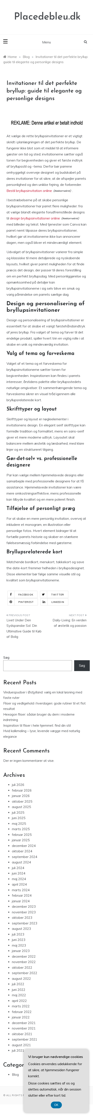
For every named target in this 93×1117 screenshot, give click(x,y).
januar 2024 (21, 901)
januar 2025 (21, 840)
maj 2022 (19, 995)
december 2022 (24, 956)
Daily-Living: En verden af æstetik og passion (70, 623)
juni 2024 (18, 873)
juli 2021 (18, 1050)
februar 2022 (22, 1012)
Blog (15, 1074)
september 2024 (24, 857)
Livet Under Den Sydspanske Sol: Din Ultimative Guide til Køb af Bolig (24, 628)
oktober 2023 (22, 918)
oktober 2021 (22, 1034)
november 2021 (24, 1028)
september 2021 (24, 1039)
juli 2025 (18, 812)
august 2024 (21, 862)
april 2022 (19, 1001)
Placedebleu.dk (47, 17)
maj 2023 (19, 945)
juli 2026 (18, 785)
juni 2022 (18, 990)
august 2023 (21, 929)
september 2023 (24, 923)
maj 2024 (19, 879)
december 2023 (24, 906)
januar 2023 (21, 951)
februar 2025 (22, 835)
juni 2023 (18, 940)
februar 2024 (22, 895)
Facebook (25, 594)
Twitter (57, 594)
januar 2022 (21, 1017)
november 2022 (24, 962)
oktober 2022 (22, 967)
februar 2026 (22, 790)
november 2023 (24, 912)
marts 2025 (21, 829)
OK (56, 1105)
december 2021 (24, 1023)
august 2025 (21, 807)
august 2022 (21, 979)
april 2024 (19, 884)
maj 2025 (19, 824)
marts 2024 (21, 890)
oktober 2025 (22, 801)
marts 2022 (21, 1006)
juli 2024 (18, 868)
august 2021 (21, 1045)
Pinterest (26, 602)
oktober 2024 (22, 851)
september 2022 (24, 973)
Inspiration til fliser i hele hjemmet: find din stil (37, 725)
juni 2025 (18, 818)
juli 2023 (18, 934)
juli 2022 (18, 984)
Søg (6, 657)
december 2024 (24, 846)
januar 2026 (21, 796)
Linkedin (57, 602)
